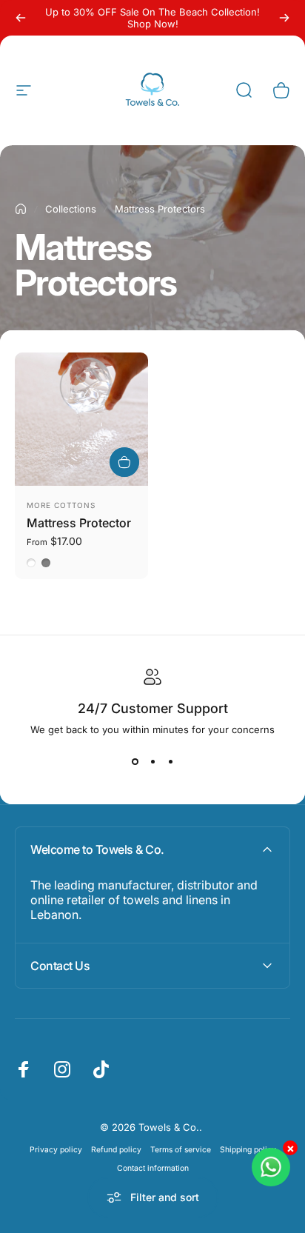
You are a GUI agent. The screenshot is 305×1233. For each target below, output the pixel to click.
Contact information (153, 1168)
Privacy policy (56, 1150)
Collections (70, 209)
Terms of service (180, 1150)
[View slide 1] (135, 762)
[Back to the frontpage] (21, 209)
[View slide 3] (170, 762)
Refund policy (116, 1150)
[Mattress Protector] (81, 419)
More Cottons (61, 505)
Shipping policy (248, 1150)
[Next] (284, 18)
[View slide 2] (152, 762)
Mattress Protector (79, 522)
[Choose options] (124, 462)
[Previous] (20, 18)
